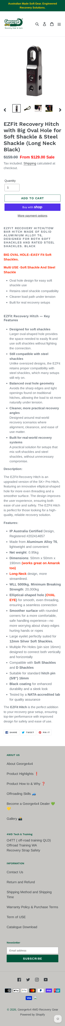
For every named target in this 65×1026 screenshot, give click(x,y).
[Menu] (59, 24)
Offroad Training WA (22, 845)
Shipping (30, 163)
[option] (16, 108)
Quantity (10, 180)
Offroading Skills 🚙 (21, 794)
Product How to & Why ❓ (26, 784)
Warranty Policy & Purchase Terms (32, 907)
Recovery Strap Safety (23, 850)
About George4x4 (20, 764)
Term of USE (16, 917)
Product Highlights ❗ (23, 774)
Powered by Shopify (32, 1014)
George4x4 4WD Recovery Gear (38, 1009)
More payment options (32, 215)
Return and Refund (21, 882)
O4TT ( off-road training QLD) (29, 840)
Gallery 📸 (14, 818)
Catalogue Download (22, 927)
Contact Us (15, 872)
